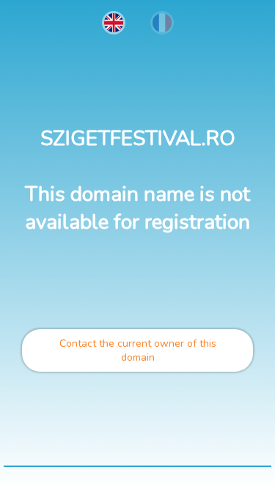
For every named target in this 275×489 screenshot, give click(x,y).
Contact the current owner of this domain (137, 350)
